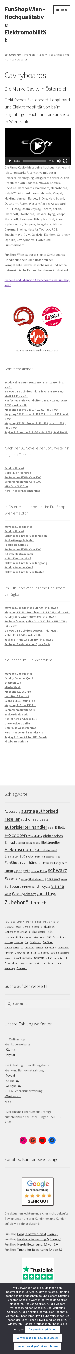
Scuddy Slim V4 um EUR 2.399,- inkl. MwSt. (31, 617)
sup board (16, 958)
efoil (18, 927)
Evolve (29, 856)
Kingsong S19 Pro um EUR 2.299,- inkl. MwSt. (32, 409)
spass (7, 958)
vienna (57, 886)
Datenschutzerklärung (42, 1329)
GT (22, 947)
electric (35, 927)
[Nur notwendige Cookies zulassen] (70, 1318)
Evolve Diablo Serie (16, 714)
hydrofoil (24, 863)
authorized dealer (35, 819)
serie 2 (54, 953)
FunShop (12, 862)
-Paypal (10, 1055)
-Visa (8, 1101)
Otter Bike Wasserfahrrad (20, 728)
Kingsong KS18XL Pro (18, 691)
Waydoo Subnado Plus (18, 527)
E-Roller (61, 827)
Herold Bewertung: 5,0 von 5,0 (37, 1244)
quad (29, 952)
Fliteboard (39, 856)
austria (28, 811)
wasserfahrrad (60, 958)
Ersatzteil (12, 856)
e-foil (45, 921)
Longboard (60, 863)
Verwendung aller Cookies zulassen (37, 1338)
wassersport (27, 963)
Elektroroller (50, 842)
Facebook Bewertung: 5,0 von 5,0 (39, 1239)
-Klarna (10, 1049)
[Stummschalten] (59, 161)
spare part (52, 879)
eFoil (39, 836)
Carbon (20, 921)
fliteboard (35, 942)
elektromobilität (41, 932)
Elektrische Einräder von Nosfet (24, 572)
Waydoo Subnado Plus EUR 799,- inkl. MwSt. (32, 608)
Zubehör (15, 902)
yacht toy (29, 894)
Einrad (26, 927)
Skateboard (36, 879)
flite (26, 942)
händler (35, 862)
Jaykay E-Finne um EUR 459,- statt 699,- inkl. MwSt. (36, 432)
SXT (34, 887)
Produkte (30, 55)
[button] (38, 146)
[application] (38, 146)
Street (64, 879)
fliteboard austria (52, 857)
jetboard (39, 947)
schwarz (57, 870)
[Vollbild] (65, 161)
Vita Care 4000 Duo (16, 486)
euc (49, 937)
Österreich (36, 903)
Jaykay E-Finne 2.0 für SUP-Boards (26, 737)
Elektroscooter (19, 849)
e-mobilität (54, 922)
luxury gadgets (17, 870)
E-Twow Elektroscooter (19, 554)
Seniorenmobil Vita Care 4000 (23, 477)
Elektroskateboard (46, 850)
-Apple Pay (12, 1081)
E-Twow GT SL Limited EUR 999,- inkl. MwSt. (31, 630)
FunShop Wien (12, 947)
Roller (43, 871)
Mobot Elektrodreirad (18, 472)
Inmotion (29, 947)
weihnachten (41, 963)
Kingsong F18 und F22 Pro (20, 705)
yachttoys (46, 894)
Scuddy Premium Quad (19, 567)
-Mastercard (13, 1096)
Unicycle (44, 886)
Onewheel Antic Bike (17, 723)
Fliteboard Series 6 (16, 545)
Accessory (13, 811)
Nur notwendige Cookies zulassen (37, 1346)
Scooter (12, 879)
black (51, 827)
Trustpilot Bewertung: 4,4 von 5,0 (40, 1250)
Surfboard (13, 886)
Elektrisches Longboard (28, 842)
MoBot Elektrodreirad (18, 558)
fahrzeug (9, 942)
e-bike (38, 921)
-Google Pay (13, 1086)
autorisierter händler (26, 827)
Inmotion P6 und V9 (17, 696)
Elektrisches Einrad (16, 932)
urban (49, 958)
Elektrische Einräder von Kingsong (26, 563)
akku (7, 922)
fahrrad (63, 937)
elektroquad (39, 937)
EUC (23, 856)
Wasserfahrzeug (12, 963)
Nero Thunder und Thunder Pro (24, 732)
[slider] (34, 161)
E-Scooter (15, 835)
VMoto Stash (13, 687)
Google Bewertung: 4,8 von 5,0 (37, 1234)
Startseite (15, 55)
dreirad (29, 921)
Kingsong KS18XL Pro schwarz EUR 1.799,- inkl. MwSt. (37, 612)
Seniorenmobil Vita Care (20, 710)
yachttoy (58, 963)
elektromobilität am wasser (19, 937)
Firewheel (18, 942)
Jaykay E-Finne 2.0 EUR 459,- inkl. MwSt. (29, 639)
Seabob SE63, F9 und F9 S (20, 701)
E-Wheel (31, 836)
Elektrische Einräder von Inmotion (26, 536)
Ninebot (35, 871)
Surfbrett (26, 887)
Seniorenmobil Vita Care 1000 (23, 481)
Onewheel (20, 952)
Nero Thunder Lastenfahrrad (22, 490)
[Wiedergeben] (10, 161)
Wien (17, 894)
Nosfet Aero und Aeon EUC (21, 719)
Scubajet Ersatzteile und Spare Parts (27, 644)
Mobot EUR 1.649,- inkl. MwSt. (23, 635)
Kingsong (50, 947)
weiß (8, 894)
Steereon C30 (13, 682)
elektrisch (48, 927)
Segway (24, 879)
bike (13, 922)
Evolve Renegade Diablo (19, 540)
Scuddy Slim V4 (14, 468)
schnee (36, 953)
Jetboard (48, 863)
